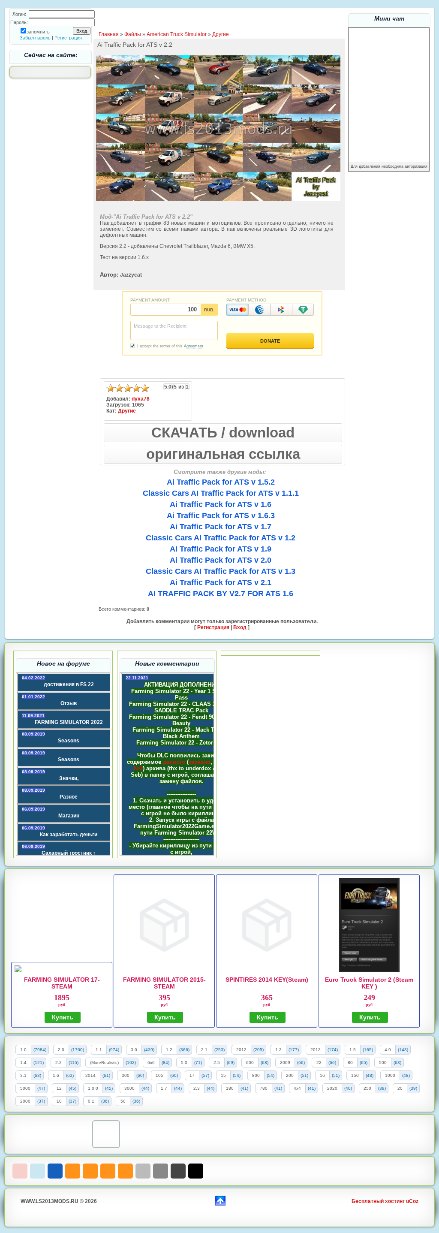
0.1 (91, 1101)
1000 (390, 1075)
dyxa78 (141, 399)
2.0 (61, 1049)
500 (383, 1062)
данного (174, 762)
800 (256, 1075)
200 (290, 1075)
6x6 (151, 1062)
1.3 (278, 1049)
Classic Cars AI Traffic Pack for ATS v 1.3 (220, 571)
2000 (25, 1101)
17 (192, 1075)
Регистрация (68, 37)
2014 (90, 1075)
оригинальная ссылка (223, 454)
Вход (240, 627)
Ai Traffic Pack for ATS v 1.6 (220, 504)
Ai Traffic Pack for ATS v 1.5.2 (221, 482)
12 (59, 1088)
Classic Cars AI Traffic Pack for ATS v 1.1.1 (221, 493)
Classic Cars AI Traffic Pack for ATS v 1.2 (220, 538)
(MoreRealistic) (104, 1062)
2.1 (204, 1049)
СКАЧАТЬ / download (223, 432)
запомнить (38, 31)
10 (59, 1101)
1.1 (99, 1049)
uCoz (412, 1201)
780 (264, 1088)
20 (400, 1088)
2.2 (58, 1062)
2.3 (196, 1088)
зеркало (199, 762)
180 (230, 1088)
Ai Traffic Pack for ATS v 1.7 (220, 526)
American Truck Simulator (177, 34)
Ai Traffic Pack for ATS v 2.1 (220, 582)
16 (322, 1075)
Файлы (132, 34)
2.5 (216, 1062)
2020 (332, 1088)
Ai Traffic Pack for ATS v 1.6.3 (221, 515)
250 (367, 1088)
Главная (109, 34)
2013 (315, 1049)
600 (250, 1062)
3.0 (134, 1049)
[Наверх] (220, 1200)
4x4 (297, 1088)
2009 (285, 1062)
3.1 (23, 1075)
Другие (220, 34)
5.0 (184, 1062)
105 (159, 1075)
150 (355, 1075)
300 (125, 1075)
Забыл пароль (35, 37)
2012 (241, 1049)
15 (223, 1075)
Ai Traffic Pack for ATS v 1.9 (220, 549)
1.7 (164, 1088)
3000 (129, 1088)
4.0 (388, 1049)
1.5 (352, 1049)
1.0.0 (93, 1088)
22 (319, 1062)
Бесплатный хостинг (378, 1201)
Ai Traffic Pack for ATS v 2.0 (220, 560)
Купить (62, 1017)
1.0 (23, 1049)
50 (123, 1101)
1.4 (23, 1062)
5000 (25, 1088)
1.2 (169, 1049)
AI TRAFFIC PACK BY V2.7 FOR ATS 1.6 (220, 593)
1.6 (56, 1075)
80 (350, 1062)
